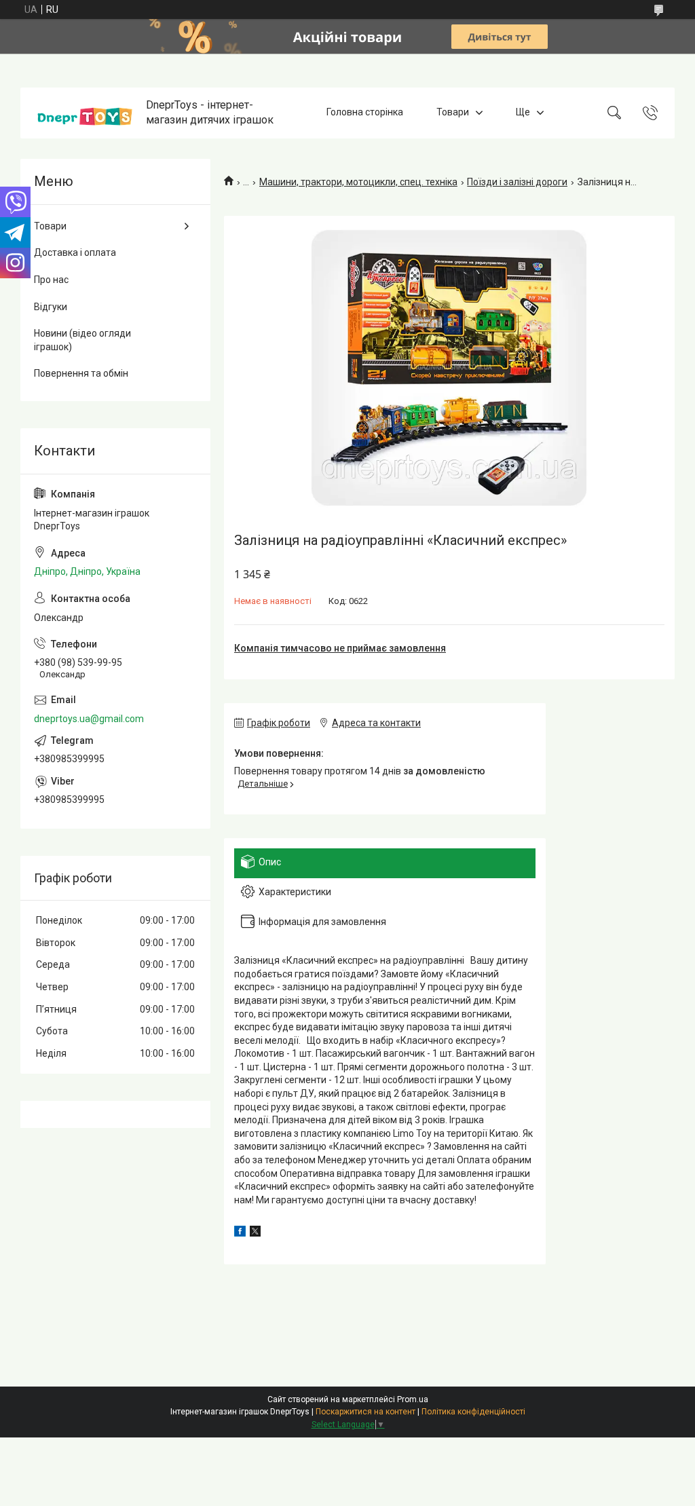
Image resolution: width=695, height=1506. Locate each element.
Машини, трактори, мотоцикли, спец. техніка (358, 181)
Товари (452, 112)
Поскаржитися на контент (365, 1411)
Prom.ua (412, 1399)
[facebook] (240, 1233)
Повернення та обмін (81, 373)
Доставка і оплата (75, 252)
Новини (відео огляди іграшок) (82, 340)
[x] (255, 1233)
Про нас (51, 279)
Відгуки (50, 306)
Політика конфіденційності (473, 1411)
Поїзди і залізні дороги (517, 181)
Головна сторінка (364, 112)
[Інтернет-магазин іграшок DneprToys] (85, 113)
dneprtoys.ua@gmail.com (89, 718)
